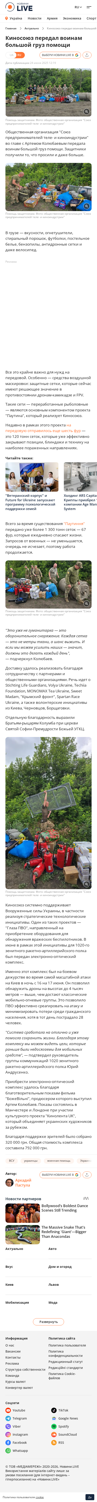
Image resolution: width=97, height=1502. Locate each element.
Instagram (20, 1434)
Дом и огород (60, 1266)
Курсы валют (15, 1381)
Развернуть (48, 1322)
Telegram (20, 1418)
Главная (10, 28)
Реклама (12, 1363)
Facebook (20, 1442)
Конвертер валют (19, 1387)
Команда (12, 1375)
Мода (52, 1302)
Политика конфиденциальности (65, 1353)
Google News (68, 1418)
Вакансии (13, 1351)
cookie (40, 1497)
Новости (35, 18)
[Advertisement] (48, 313)
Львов (53, 1284)
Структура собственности (25, 1369)
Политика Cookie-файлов (62, 1376)
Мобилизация (17, 1302)
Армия (52, 18)
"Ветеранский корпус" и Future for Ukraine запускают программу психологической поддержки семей (30, 502)
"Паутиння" (74, 523)
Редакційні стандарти (65, 1368)
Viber (17, 1426)
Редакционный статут (65, 1361)
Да (90, 1497)
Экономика (72, 18)
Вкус (9, 1266)
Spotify (63, 1426)
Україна (16, 18)
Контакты (13, 1357)
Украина (86, 1161)
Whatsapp (20, 1450)
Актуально (32, 28)
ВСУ (11, 1161)
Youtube (19, 1410)
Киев (9, 1284)
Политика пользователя (67, 1345)
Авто (52, 1249)
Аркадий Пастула (23, 1183)
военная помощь (58, 1161)
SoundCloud (67, 1434)
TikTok (63, 1410)
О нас (9, 1345)
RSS (61, 1442)
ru (77, 7)
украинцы (30, 1161)
